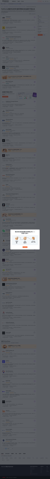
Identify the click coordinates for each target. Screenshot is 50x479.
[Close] (39, 230)
